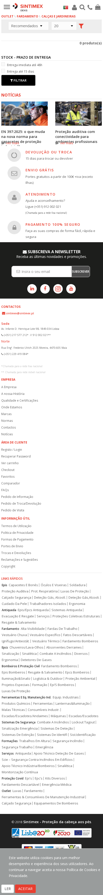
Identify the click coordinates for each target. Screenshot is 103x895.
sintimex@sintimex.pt (20, 313)
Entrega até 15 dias (20, 71)
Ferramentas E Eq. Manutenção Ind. (26, 697)
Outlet (7, 16)
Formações (10, 741)
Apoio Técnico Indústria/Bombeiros (28, 766)
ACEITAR (25, 888)
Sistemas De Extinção (18, 734)
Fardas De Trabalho (63, 628)
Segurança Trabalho (17, 747)
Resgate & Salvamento (19, 622)
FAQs (5, 490)
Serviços (43, 616)
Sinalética (29, 653)
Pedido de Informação (17, 497)
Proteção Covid (13, 778)
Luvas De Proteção (74, 591)
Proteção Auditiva (15, 591)
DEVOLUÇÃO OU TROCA (49, 152)
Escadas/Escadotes (83, 716)
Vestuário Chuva (14, 635)
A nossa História (12, 394)
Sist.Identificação (83, 734)
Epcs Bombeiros (77, 672)
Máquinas (58, 716)
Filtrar (19, 80)
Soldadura (78, 585)
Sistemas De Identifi (52, 734)
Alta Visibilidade (33, 628)
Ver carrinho (10, 463)
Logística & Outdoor (48, 678)
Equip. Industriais (66, 697)
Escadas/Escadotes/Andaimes (25, 716)
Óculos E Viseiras (54, 585)
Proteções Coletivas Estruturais (76, 616)
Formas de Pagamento (17, 539)
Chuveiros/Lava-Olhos (27, 647)
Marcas (6, 414)
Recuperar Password (16, 456)
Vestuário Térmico (46, 641)
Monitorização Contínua (20, 772)
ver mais (12, 143)
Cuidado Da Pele (14, 603)
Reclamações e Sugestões (19, 560)
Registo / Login (11, 450)
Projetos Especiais (16, 684)
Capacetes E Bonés (23, 585)
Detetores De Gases (36, 660)
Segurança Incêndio (67, 741)
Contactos (8, 427)
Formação (39, 684)
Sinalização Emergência (20, 728)
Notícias (7, 434)
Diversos (81, 653)
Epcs (5, 647)
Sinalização (10, 653)
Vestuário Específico (45, 635)
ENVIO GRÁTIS (40, 170)
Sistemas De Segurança (19, 722)
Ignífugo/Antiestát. (16, 641)
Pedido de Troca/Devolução (21, 503)
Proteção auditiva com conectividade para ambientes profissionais (76, 136)
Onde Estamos (11, 407)
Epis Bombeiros (13, 672)
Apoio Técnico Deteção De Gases (59, 753)
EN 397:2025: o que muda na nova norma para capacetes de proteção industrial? (23, 139)
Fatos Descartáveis (77, 635)
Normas (7, 421)
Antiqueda (9, 610)
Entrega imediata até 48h (24, 65)
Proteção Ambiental (80, 678)
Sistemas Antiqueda (67, 610)
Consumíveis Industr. (44, 709)
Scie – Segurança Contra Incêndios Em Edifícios (37, 759)
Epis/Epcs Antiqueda (33, 610)
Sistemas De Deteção (56, 728)
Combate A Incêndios (56, 653)
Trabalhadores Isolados (48, 603)
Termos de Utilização (16, 526)
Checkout (7, 470)
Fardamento (27, 16)
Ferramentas (43, 703)
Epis (4, 585)
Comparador (10, 483)
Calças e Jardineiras (59, 16)
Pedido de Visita (12, 510)
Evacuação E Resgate (18, 616)
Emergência (44, 747)
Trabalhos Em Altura (34, 741)
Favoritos (7, 476)
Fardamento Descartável (20, 784)
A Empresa (8, 387)
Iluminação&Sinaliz (16, 678)
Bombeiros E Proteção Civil (21, 666)
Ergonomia (77, 603)
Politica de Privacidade (17, 533)
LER (7, 888)
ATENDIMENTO (41, 194)
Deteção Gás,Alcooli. (84, 597)
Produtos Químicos (16, 703)
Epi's (28, 778)
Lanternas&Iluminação (73, 703)
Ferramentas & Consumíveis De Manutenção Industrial (43, 797)
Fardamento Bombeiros (80, 641)
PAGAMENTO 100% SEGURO (53, 224)
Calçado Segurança (16, 597)
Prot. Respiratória (44, 591)
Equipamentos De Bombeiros (56, 803)
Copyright (8, 566)
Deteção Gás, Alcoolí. (50, 597)
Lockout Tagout (83, 722)
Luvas (17, 790)
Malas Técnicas (13, 709)
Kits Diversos (55, 778)
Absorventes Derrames (64, 647)
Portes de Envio (12, 546)
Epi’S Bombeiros (62, 684)
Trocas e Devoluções (16, 553)
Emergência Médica (57, 784)
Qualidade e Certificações (19, 400)
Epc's (38, 778)
